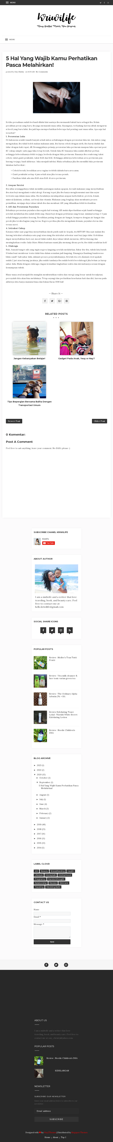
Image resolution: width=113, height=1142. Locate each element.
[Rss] (70, 630)
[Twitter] (52, 630)
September (45, 782)
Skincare (64, 883)
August (43, 794)
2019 (39, 824)
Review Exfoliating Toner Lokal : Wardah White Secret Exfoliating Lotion (63, 715)
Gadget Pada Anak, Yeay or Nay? (76, 358)
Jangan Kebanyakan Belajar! (29, 358)
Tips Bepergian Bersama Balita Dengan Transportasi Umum (29, 403)
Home (47, 1137)
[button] (11, 2)
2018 (39, 829)
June (41, 804)
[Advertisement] (56, 997)
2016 (39, 838)
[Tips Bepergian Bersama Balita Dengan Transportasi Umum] (29, 382)
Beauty (44, 871)
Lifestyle (39, 875)
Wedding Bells (53, 887)
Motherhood (65, 875)
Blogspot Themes (79, 1132)
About (55, 1137)
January (43, 818)
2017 (39, 833)
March (42, 808)
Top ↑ (63, 1137)
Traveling (39, 887)
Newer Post (14, 421)
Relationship (41, 883)
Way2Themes (50, 1132)
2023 (39, 765)
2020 (39, 774)
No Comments (42, 72)
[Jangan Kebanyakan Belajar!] (29, 338)
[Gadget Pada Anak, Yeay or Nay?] (76, 338)
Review (53, 883)
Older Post (99, 421)
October (43, 777)
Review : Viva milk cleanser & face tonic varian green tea (63, 677)
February (44, 813)
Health (71, 871)
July (41, 799)
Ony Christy (19, 72)
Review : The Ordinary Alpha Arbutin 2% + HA (63, 695)
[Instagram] (61, 630)
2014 (39, 847)
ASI (36, 871)
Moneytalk (51, 875)
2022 (39, 770)
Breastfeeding (58, 871)
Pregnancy (40, 879)
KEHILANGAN (62, 1070)
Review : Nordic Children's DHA (62, 1058)
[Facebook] (43, 630)
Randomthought (56, 879)
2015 (39, 843)
